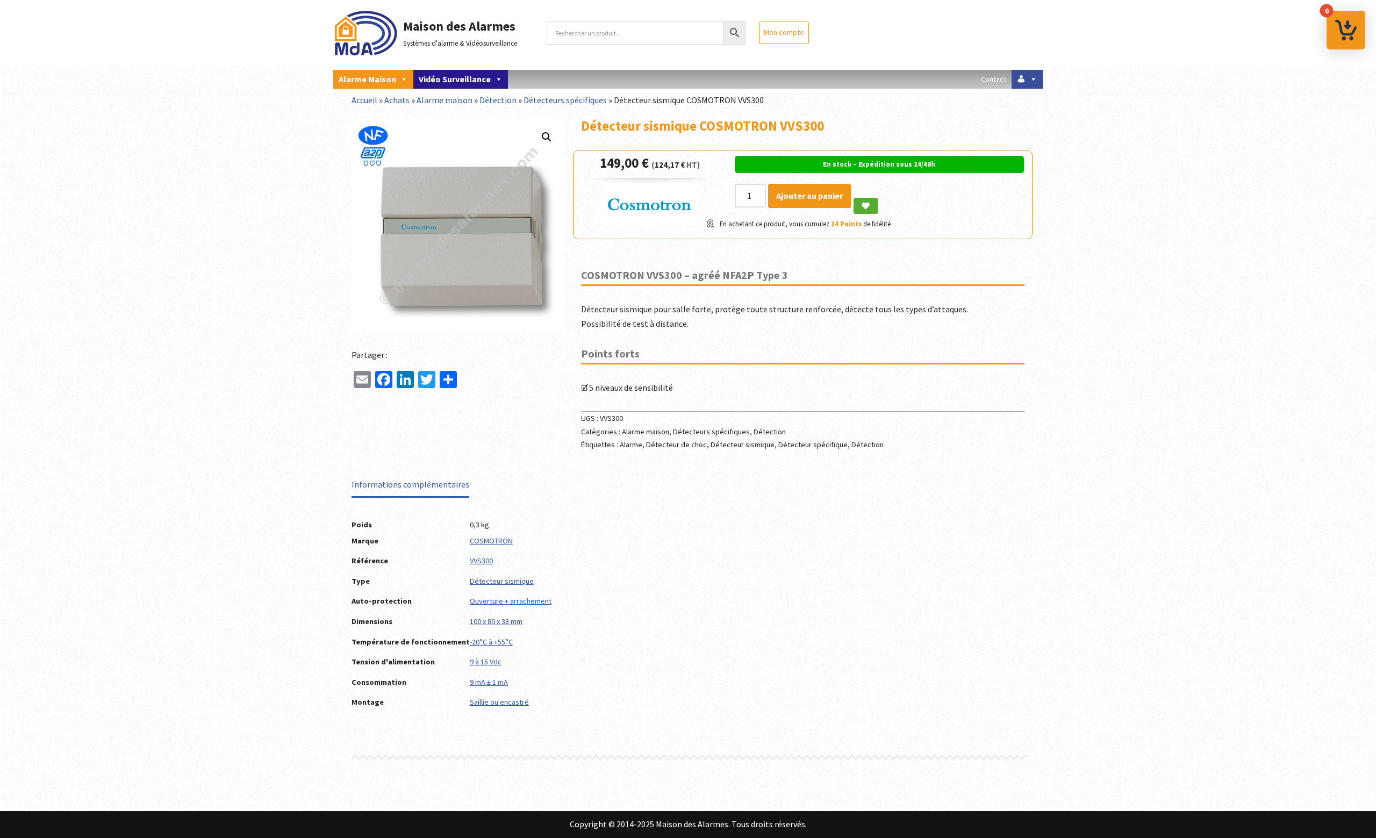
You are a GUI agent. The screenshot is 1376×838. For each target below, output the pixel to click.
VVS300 (481, 560)
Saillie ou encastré (499, 702)
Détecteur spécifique (813, 444)
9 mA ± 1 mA (489, 682)
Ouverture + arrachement (510, 601)
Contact (993, 79)
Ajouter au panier (809, 195)
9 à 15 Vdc (485, 662)
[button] (546, 137)
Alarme (631, 444)
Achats (397, 100)
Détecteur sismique (743, 444)
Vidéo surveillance (455, 79)
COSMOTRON (491, 541)
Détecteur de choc (676, 444)
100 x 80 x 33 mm (496, 621)
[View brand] (649, 223)
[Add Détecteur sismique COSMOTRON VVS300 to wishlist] (866, 206)
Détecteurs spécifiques (565, 100)
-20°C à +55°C (491, 642)
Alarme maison (367, 79)
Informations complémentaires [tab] (410, 484)
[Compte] (1027, 79)
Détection (498, 100)
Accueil (364, 100)
